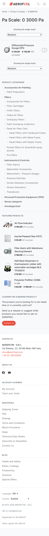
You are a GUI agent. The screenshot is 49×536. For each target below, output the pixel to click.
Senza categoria (13, 201)
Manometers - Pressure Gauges (23, 173)
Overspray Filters (15, 119)
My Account (8, 389)
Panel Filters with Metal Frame (24, 137)
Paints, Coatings (10, 466)
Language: (7, 493)
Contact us (9, 323)
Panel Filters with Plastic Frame (25, 142)
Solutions (7, 475)
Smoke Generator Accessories (22, 182)
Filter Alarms (13, 164)
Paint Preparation (16, 92)
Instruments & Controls (16, 160)
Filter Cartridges (15, 106)
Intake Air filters (15, 115)
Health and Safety (11, 461)
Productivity (8, 470)
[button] (4, 4)
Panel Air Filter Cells (17, 128)
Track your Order (11, 393)
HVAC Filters (13, 110)
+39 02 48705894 (11, 355)
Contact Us (8, 445)
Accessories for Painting (17, 87)
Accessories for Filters (18, 101)
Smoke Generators (16, 187)
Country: (6, 499)
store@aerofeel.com (12, 352)
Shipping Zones (10, 409)
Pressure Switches (16, 178)
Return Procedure (11, 427)
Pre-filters (12, 155)
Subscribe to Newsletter (14, 441)
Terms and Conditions (13, 423)
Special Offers (9, 479)
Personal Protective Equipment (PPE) (24, 197)
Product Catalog (17, 11)
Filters (7, 97)
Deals (5, 432)
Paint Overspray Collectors (21, 124)
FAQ (4, 413)
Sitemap (6, 418)
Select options (44, 50)
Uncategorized (12, 206)
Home (4, 11)
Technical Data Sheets (13, 436)
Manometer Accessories (19, 169)
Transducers (13, 191)
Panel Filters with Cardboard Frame (27, 133)
